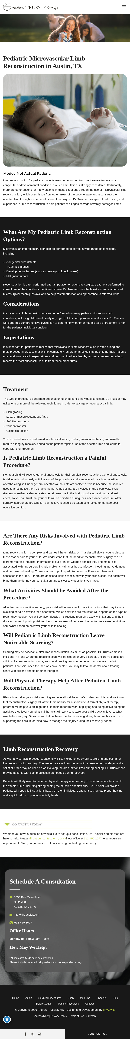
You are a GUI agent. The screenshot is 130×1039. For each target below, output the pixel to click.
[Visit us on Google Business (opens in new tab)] (39, 1034)
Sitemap (91, 1016)
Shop (71, 998)
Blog (115, 998)
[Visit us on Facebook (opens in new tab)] (25, 1034)
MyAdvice (109, 1009)
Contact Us (97, 1034)
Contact (89, 1003)
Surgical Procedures (49, 998)
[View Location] (12, 897)
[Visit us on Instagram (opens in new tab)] (32, 1034)
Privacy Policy (59, 1016)
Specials (101, 998)
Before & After (44, 1003)
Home (15, 998)
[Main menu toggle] (123, 6)
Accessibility (41, 1016)
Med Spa (85, 998)
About (28, 998)
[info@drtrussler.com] (24, 914)
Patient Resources (68, 1003)
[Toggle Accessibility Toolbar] (7, 1019)
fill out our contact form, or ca (47, 838)
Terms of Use (76, 1016)
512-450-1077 (93, 838)
